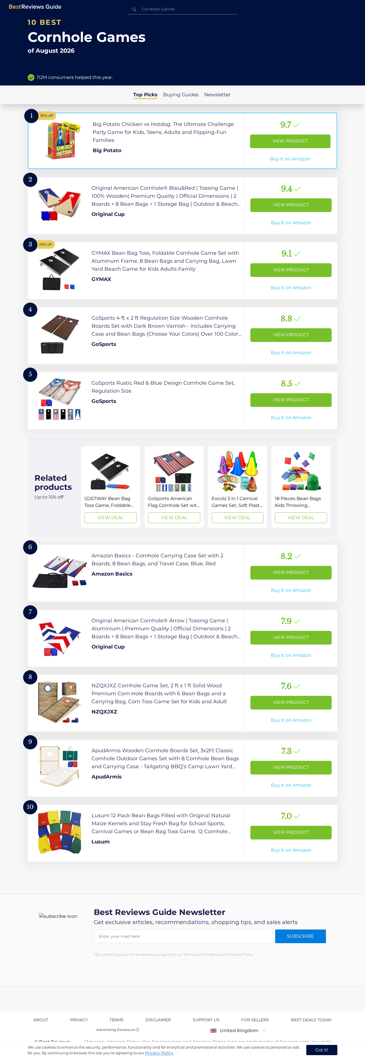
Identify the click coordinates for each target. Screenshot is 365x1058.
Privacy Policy (159, 1052)
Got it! (321, 1050)
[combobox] (182, 9)
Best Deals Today (311, 1019)
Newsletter (217, 94)
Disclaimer (158, 1019)
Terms (116, 1019)
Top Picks (145, 94)
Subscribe (300, 936)
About (40, 1019)
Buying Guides (180, 94)
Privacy (79, 1019)
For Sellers (255, 1019)
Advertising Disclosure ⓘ (117, 1030)
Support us (206, 1019)
